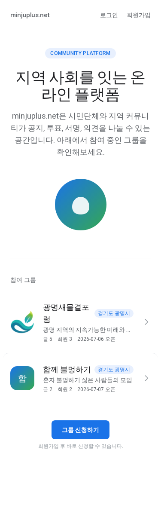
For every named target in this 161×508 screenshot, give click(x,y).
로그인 (109, 15)
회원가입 (139, 15)
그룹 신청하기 (80, 429)
